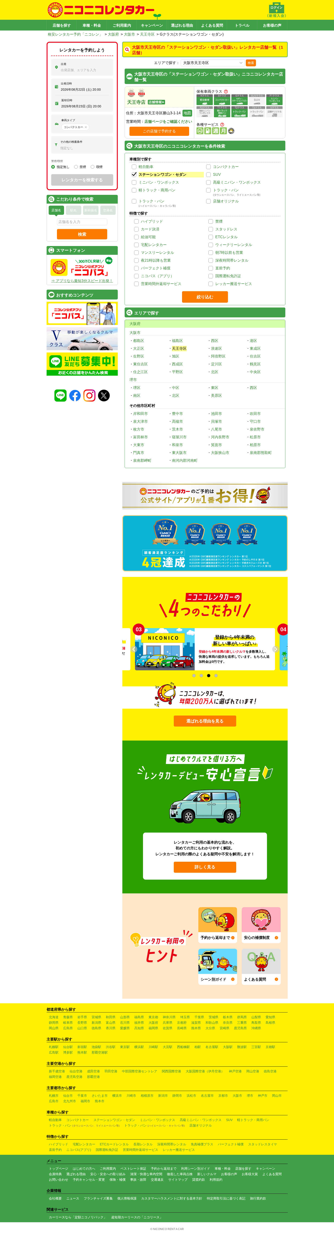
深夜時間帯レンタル (231, 260)
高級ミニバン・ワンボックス (237, 182)
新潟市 (163, 1095)
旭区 (175, 356)
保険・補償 (117, 1179)
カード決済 (150, 229)
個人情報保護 (127, 1198)
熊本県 (196, 1028)
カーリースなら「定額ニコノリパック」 (78, 1217)
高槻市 (177, 421)
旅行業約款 (258, 1198)
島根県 (270, 1022)
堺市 (133, 380)
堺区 (136, 388)
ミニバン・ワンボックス (159, 182)
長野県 (82, 1022)
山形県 (125, 1017)
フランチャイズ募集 (98, 1198)
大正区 (138, 348)
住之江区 (140, 372)
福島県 (139, 1017)
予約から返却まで (164, 1168)
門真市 (138, 453)
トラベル (242, 25)
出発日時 (66, 83)
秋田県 (110, 1017)
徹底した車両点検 (180, 1174)
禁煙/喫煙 (57, 161)
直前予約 (222, 268)
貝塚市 (216, 421)
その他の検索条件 (71, 141)
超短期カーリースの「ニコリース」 (137, 1217)
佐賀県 (167, 1028)
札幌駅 (54, 1047)
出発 (63, 64)
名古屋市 (207, 1095)
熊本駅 (82, 1052)
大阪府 (113, 34)
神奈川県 (169, 1017)
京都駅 (270, 1047)
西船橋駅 (183, 1047)
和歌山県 (211, 1022)
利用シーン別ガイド (195, 1168)
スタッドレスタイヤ (262, 1144)
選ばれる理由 (182, 25)
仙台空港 (76, 1071)
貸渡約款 (198, 1179)
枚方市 (138, 429)
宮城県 (96, 1017)
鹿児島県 (240, 1028)
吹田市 (255, 414)
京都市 (223, 1095)
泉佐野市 (257, 429)
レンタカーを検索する (82, 180)
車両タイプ (68, 120)
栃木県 (228, 1017)
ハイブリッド (152, 221)
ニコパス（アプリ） (157, 276)
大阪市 (129, 34)
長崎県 (182, 1028)
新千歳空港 (57, 1071)
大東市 (138, 445)
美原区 (216, 395)
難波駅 (242, 1047)
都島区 (138, 341)
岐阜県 (68, 1022)
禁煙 (219, 221)
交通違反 (157, 1179)
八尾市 (216, 429)
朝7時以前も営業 (229, 252)
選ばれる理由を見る (205, 721)
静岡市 (177, 1095)
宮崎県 (224, 1028)
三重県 (242, 1022)
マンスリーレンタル (157, 252)
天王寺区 (147, 34)
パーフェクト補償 (155, 268)
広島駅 (54, 1052)
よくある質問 (212, 25)
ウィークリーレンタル (233, 245)
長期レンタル (143, 1144)
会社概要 (55, 1198)
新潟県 (96, 1022)
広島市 (54, 1101)
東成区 (255, 348)
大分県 (210, 1028)
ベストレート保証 (133, 1168)
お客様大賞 (250, 1174)
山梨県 (256, 1017)
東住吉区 (140, 364)
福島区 (177, 341)
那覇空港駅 (100, 1052)
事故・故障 (138, 1179)
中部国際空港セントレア (139, 1071)
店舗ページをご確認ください (168, 121)
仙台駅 (68, 1047)
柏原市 (255, 445)
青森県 (68, 1017)
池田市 (216, 414)
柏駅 (197, 1047)
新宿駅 (82, 1047)
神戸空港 (235, 1071)
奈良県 (228, 1022)
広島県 (68, 1028)
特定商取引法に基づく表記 (226, 1198)
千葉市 (82, 1095)
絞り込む (205, 297)
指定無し (63, 167)
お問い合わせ (58, 1179)
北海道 (54, 1017)
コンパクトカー (226, 167)
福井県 (139, 1022)
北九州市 (69, 1101)
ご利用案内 (122, 25)
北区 (214, 372)
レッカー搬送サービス (233, 284)
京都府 (182, 1022)
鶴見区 (255, 364)
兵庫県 (167, 1022)
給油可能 (148, 237)
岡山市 (277, 1095)
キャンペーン (152, 25)
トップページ (58, 1168)
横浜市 (117, 1095)
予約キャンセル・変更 (89, 1179)
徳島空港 (270, 1071)
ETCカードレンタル (114, 1144)
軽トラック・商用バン (157, 190)
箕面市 (216, 445)
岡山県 (54, 1028)
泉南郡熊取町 (261, 453)
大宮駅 (167, 1047)
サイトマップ (178, 1179)
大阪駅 (228, 1047)
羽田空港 (110, 1071)
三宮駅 (256, 1047)
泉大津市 (140, 421)
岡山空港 (252, 1071)
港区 (253, 341)
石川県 (125, 1022)
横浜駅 (139, 1047)
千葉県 (199, 1017)
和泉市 (177, 445)
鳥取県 (256, 1022)
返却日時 (66, 100)
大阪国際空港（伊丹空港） (205, 1071)
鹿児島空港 (74, 1077)
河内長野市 (220, 437)
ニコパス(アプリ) (78, 1150)
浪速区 (216, 348)
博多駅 (68, 1052)
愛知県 (270, 1017)
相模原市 (147, 1095)
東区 (214, 388)
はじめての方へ (84, 1168)
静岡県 (54, 1022)
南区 (136, 395)
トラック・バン (226, 190)
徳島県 (96, 1028)
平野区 (177, 372)
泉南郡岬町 (142, 460)
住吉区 (255, 356)
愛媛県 (125, 1028)
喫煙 (99, 167)
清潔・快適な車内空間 (146, 1174)
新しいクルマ (206, 1174)
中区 (175, 388)
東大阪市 (179, 453)
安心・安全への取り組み (108, 1174)
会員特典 (55, 1174)
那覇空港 (93, 1077)
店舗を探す (62, 25)
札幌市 (54, 1095)
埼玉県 (185, 1017)
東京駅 (125, 1047)
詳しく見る (205, 867)
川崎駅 (153, 1047)
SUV (217, 174)
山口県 (82, 1028)
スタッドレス (226, 229)
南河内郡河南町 (185, 460)
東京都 (153, 1017)
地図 (187, 113)
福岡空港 (55, 1077)
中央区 (255, 372)
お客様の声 (272, 25)
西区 (214, 341)
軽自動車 (146, 167)
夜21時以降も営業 (156, 260)
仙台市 (68, 1095)
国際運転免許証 (228, 276)
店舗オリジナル (226, 201)
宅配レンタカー (154, 245)
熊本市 (99, 1101)
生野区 (138, 356)
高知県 (139, 1028)
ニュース (72, 1198)
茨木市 (177, 429)
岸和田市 (140, 414)
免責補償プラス (202, 1144)
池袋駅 (96, 1047)
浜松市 (191, 1095)
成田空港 (93, 1071)
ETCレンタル (226, 237)
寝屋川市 (179, 437)
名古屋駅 (211, 1047)
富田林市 (140, 437)
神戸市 (262, 1095)
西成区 (177, 364)
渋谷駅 (110, 1047)
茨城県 (213, 1017)
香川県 (110, 1028)
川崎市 (131, 1095)
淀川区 (216, 364)
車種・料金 (92, 25)
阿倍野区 (218, 356)
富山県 (110, 1022)
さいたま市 (100, 1095)
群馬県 (242, 1017)
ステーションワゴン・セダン (162, 174)
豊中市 (177, 414)
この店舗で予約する (159, 131)
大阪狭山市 (220, 453)
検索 (251, 63)
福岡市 (85, 1101)
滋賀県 (196, 1022)
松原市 (255, 437)
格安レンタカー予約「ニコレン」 (75, 34)
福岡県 (153, 1028)
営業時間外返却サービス (161, 284)
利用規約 (216, 1179)
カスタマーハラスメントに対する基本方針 (171, 1198)
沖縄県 (256, 1028)
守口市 (255, 421)
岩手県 (82, 1017)
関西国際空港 (171, 1071)
